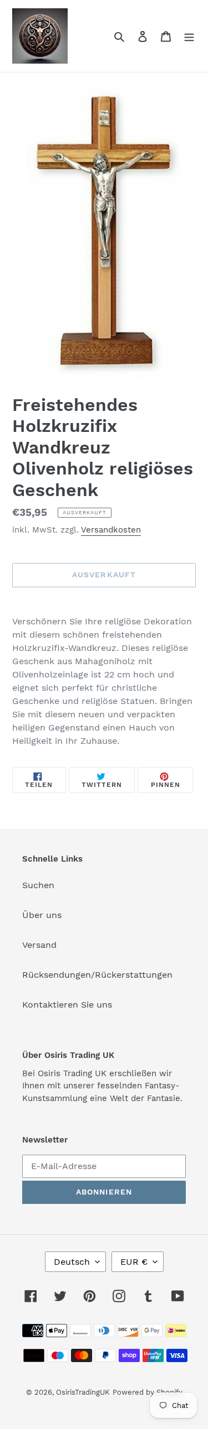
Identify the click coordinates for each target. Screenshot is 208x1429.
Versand (39, 945)
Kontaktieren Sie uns (67, 1004)
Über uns (42, 915)
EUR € (134, 1261)
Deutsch (72, 1261)
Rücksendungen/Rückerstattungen (97, 974)
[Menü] (189, 36)
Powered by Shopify (147, 1392)
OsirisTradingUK (83, 1392)
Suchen (38, 885)
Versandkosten (111, 530)
